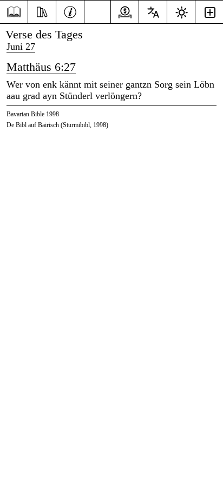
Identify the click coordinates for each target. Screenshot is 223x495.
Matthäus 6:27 (41, 67)
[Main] (14, 12)
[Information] (70, 11)
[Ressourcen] (42, 11)
